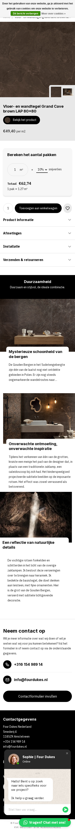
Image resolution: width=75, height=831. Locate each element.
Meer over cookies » (53, 13)
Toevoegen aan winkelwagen (38, 208)
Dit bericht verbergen (25, 13)
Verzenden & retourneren (23, 260)
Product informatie (18, 220)
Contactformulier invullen (37, 696)
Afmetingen (12, 233)
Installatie (11, 246)
